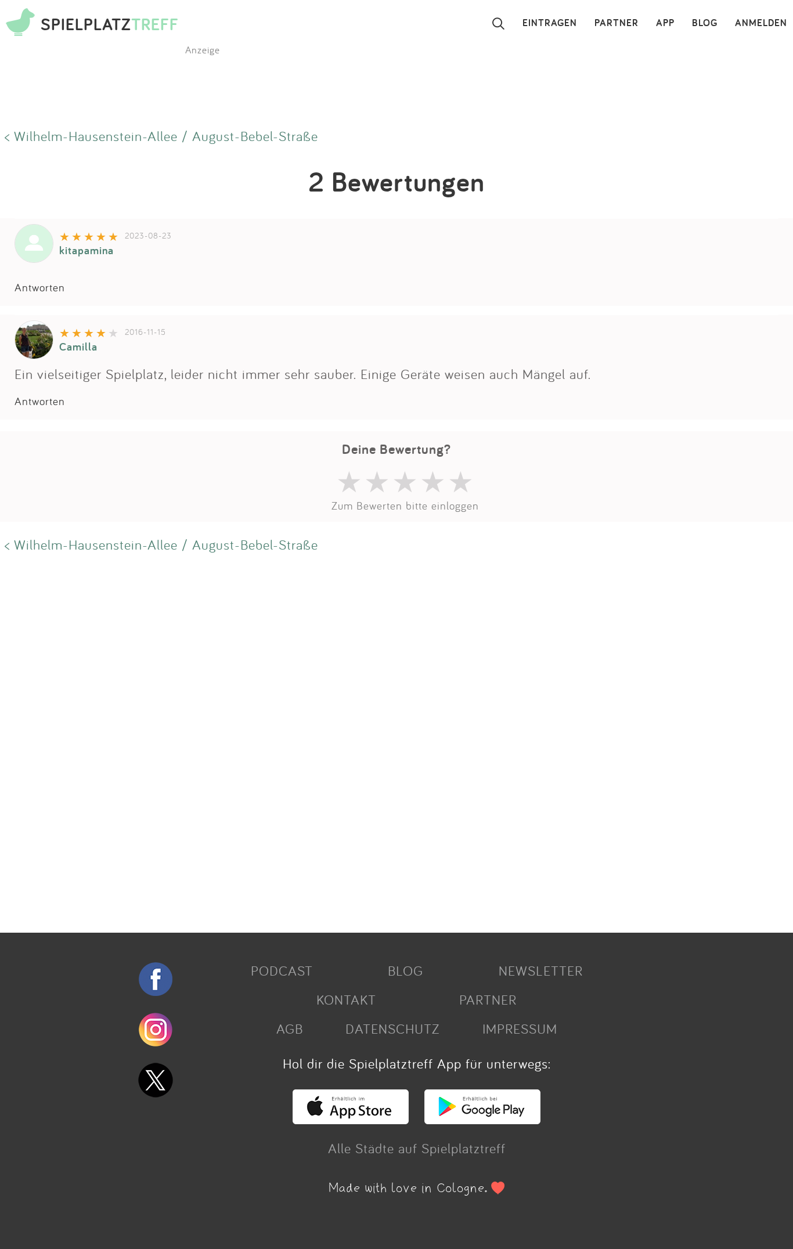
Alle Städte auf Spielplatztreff (417, 1148)
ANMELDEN (761, 23)
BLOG (705, 23)
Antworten (40, 287)
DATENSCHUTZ (392, 1028)
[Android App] (482, 1119)
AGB (289, 1028)
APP (665, 23)
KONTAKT (346, 999)
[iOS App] (350, 1119)
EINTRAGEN (549, 23)
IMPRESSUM (519, 1028)
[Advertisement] (348, 741)
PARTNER (616, 23)
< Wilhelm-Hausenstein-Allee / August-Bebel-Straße (161, 136)
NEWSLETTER (541, 970)
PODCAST (282, 970)
